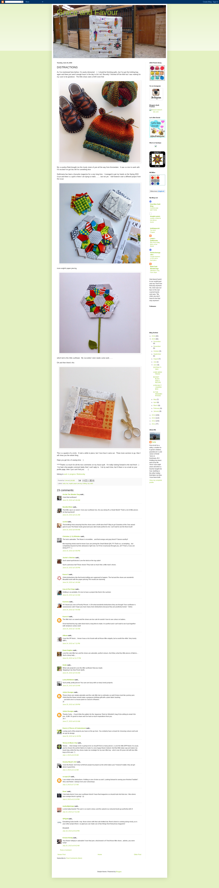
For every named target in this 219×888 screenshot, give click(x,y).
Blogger (118, 872)
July (155, 362)
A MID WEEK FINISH (157, 373)
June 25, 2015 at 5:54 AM (71, 673)
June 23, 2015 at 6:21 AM (71, 515)
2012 (154, 421)
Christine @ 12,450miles (72, 536)
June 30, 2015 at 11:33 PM (72, 736)
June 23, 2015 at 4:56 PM (71, 551)
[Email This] (83, 480)
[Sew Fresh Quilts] (157, 137)
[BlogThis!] (86, 480)
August (156, 359)
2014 (154, 415)
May (155, 399)
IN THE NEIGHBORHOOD (157, 394)
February (156, 408)
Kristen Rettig (68, 838)
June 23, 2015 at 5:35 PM (71, 568)
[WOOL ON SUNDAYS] (156, 146)
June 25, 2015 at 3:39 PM (71, 704)
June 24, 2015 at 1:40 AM (71, 582)
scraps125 (66, 777)
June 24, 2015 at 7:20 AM (71, 629)
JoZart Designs (68, 692)
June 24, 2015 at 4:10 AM (71, 595)
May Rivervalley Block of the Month (155, 244)
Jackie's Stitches (69, 558)
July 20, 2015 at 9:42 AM (71, 846)
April (155, 402)
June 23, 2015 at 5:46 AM (71, 500)
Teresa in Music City (70, 743)
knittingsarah (155, 228)
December (157, 341)
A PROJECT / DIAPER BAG (157, 387)
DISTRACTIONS (157, 368)
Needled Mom (67, 507)
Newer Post (62, 854)
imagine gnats (155, 216)
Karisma (66, 602)
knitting (85, 483)
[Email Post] (79, 480)
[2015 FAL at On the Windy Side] (157, 80)
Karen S (65, 574)
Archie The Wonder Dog (71, 494)
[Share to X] (88, 480)
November (157, 346)
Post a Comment (65, 850)
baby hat (65, 483)
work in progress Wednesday (74, 474)
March (155, 405)
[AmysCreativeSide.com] (155, 112)
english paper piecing (75, 483)
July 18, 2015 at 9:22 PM (71, 831)
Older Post (137, 854)
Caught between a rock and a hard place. (155, 258)
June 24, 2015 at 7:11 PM (71, 643)
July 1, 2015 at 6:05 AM (71, 755)
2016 (154, 336)
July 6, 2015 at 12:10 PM (71, 799)
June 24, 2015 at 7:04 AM (71, 610)
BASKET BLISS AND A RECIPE (157, 379)
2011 (154, 424)
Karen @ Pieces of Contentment (74, 728)
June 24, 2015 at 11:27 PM (72, 658)
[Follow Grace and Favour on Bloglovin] (157, 192)
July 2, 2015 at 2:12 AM (71, 770)
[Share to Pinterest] (93, 480)
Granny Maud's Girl (69, 762)
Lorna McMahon (68, 680)
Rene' (65, 791)
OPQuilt (65, 819)
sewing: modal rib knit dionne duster (155, 220)
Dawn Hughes (68, 650)
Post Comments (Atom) (74, 858)
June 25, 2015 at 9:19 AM (71, 685)
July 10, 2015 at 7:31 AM (71, 812)
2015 (154, 339)
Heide (65, 665)
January (156, 411)
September (157, 354)
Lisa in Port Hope (69, 589)
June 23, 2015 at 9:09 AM (71, 530)
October (156, 351)
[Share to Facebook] (91, 480)
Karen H (66, 616)
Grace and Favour (87, 12)
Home (100, 854)
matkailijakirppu (68, 806)
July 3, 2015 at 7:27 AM (71, 785)
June (155, 365)
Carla (154, 442)
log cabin (90, 483)
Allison (65, 635)
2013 (154, 418)
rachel (65, 522)
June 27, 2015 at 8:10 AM (71, 721)
